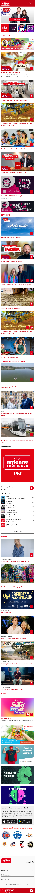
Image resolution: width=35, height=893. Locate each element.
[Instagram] (33, 862)
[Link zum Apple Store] (9, 821)
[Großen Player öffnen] (27, 890)
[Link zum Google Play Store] (25, 821)
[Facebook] (30, 862)
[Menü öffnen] (32, 3)
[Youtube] (27, 862)
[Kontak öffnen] (27, 3)
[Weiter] (33, 696)
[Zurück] (30, 696)
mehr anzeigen (17, 531)
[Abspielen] (31, 890)
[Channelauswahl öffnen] (30, 3)
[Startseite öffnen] (5, 3)
